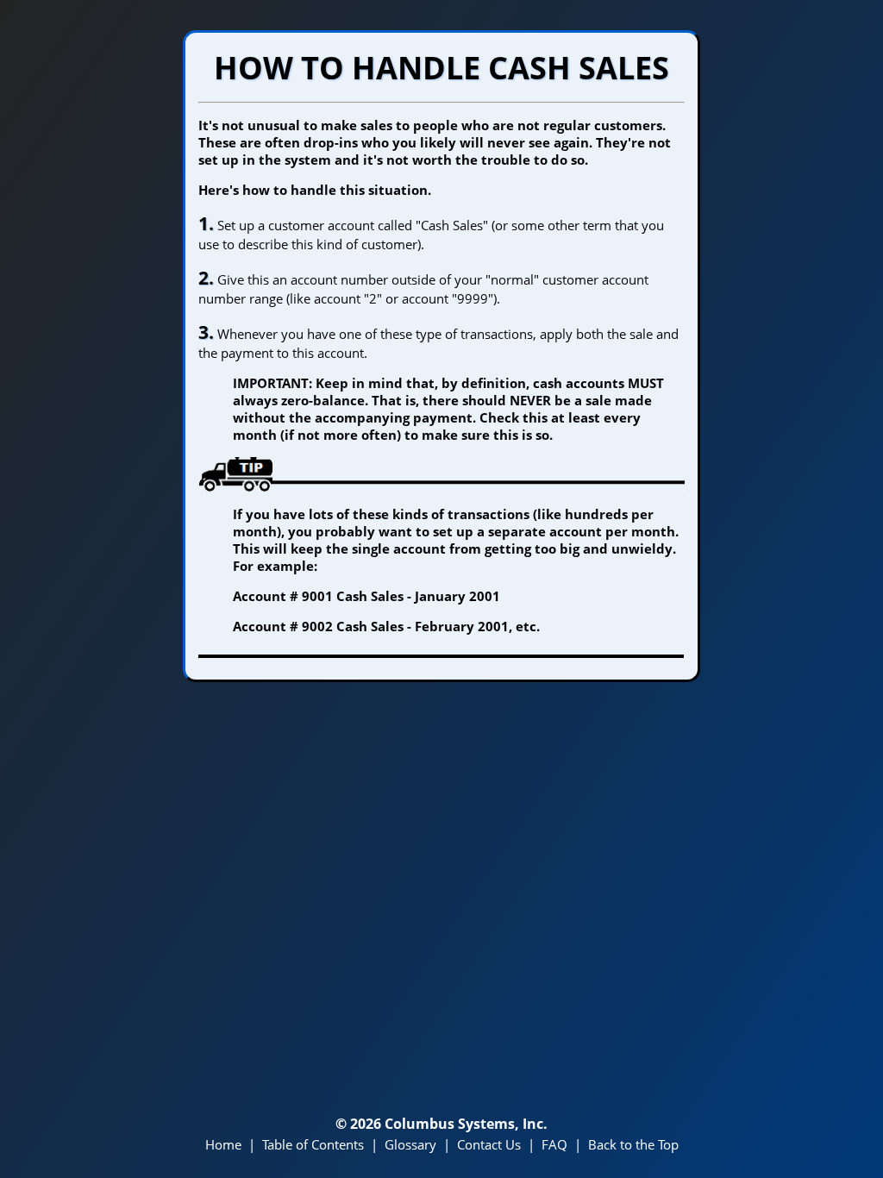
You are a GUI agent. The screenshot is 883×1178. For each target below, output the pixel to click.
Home (223, 1144)
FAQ (554, 1144)
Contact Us (489, 1144)
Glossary (410, 1144)
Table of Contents (313, 1144)
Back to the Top (633, 1144)
